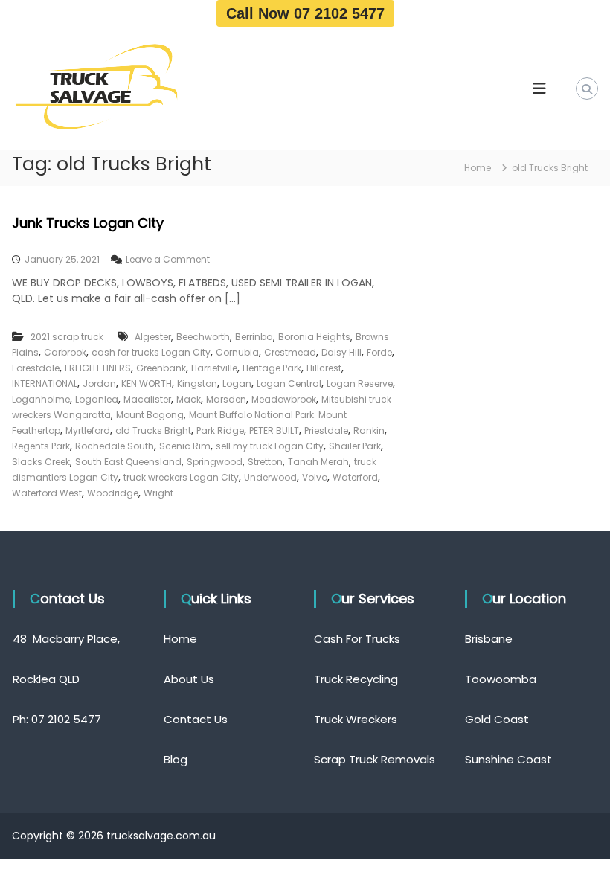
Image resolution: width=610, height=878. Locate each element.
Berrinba (254, 336)
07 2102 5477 (66, 719)
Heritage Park (272, 368)
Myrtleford (87, 430)
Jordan (99, 383)
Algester (153, 336)
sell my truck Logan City (270, 446)
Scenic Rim (185, 446)
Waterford (355, 477)
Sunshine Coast (508, 759)
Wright (158, 493)
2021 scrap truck (66, 336)
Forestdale (36, 368)
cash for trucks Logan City (151, 352)
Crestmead (290, 352)
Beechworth (203, 336)
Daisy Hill (341, 352)
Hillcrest (323, 368)
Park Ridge (220, 430)
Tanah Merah (318, 461)
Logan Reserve (360, 383)
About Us (189, 679)
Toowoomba (500, 679)
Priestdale (326, 430)
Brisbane (489, 639)
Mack (188, 399)
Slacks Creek (41, 461)
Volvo (314, 477)
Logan (236, 383)
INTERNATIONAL (44, 383)
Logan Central (289, 383)
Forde (379, 352)
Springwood (215, 461)
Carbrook (65, 352)
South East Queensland (128, 461)
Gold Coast (497, 719)
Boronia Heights (314, 336)
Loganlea (96, 399)
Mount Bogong (150, 414)
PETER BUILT (274, 430)
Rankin (369, 430)
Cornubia (237, 352)
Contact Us (196, 719)
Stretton (265, 461)
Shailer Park (355, 446)
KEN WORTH (146, 383)
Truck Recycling (356, 679)
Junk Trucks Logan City (88, 223)
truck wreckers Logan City (181, 477)
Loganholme (41, 399)
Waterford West (47, 493)
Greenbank (161, 368)
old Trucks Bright (153, 430)
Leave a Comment (168, 259)
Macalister (147, 399)
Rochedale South (114, 446)
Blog (175, 759)
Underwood (270, 477)
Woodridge (112, 493)
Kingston (197, 383)
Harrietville (214, 368)
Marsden (226, 399)
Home (180, 639)
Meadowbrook (283, 399)
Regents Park (41, 446)
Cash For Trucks (357, 639)
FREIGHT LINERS (98, 368)
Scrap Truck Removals (374, 759)
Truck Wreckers (355, 719)
